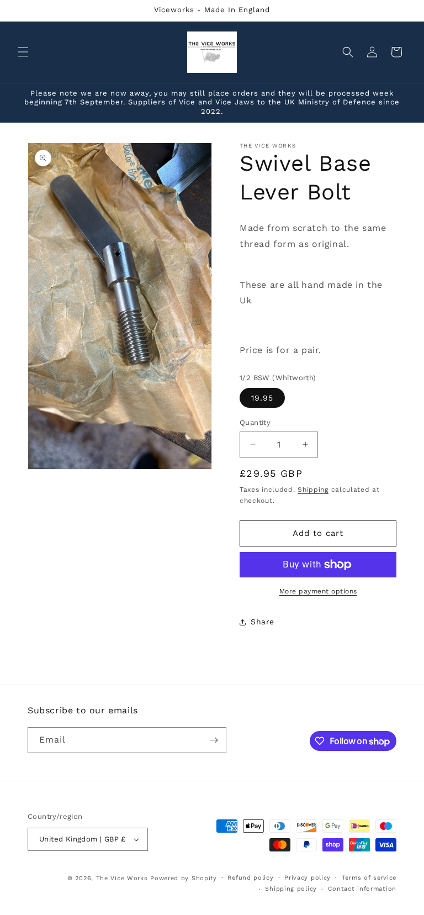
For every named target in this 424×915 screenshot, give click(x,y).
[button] (23, 52)
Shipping (313, 489)
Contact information (362, 888)
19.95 (262, 397)
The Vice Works (122, 878)
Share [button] (262, 621)
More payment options (318, 591)
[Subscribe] (214, 740)
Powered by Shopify (183, 878)
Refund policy (250, 877)
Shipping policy (291, 888)
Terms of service (369, 877)
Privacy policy (307, 877)
